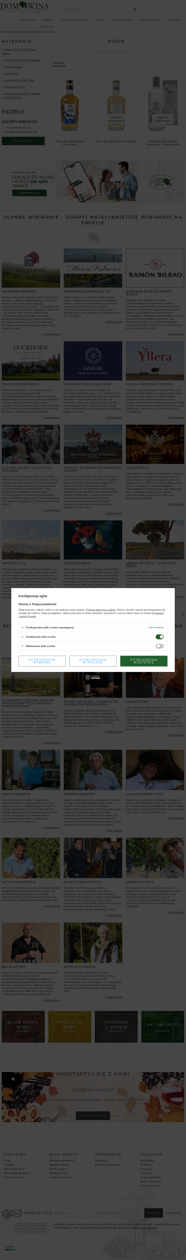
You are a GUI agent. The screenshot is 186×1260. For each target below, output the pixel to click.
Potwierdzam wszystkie (143, 661)
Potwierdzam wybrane (42, 661)
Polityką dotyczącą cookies (101, 609)
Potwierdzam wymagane (93, 661)
